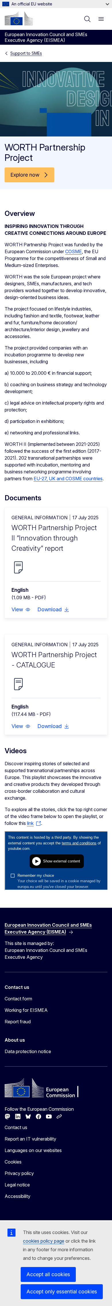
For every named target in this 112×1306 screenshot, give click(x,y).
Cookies (13, 1162)
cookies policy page (43, 1241)
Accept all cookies (48, 1274)
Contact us (16, 1127)
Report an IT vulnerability (30, 1139)
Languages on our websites (33, 1150)
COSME (73, 251)
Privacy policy (19, 1173)
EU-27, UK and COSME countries (68, 478)
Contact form (18, 999)
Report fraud (18, 1021)
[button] (20, 610)
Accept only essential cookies (61, 1292)
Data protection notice (28, 1051)
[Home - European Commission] (19, 18)
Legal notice (17, 1185)
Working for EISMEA (26, 1010)
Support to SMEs (26, 53)
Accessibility (17, 1196)
